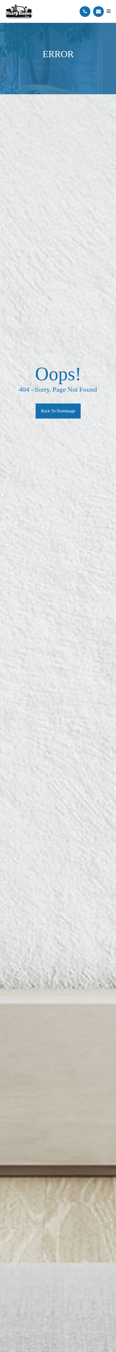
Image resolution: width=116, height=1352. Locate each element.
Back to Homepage (58, 411)
